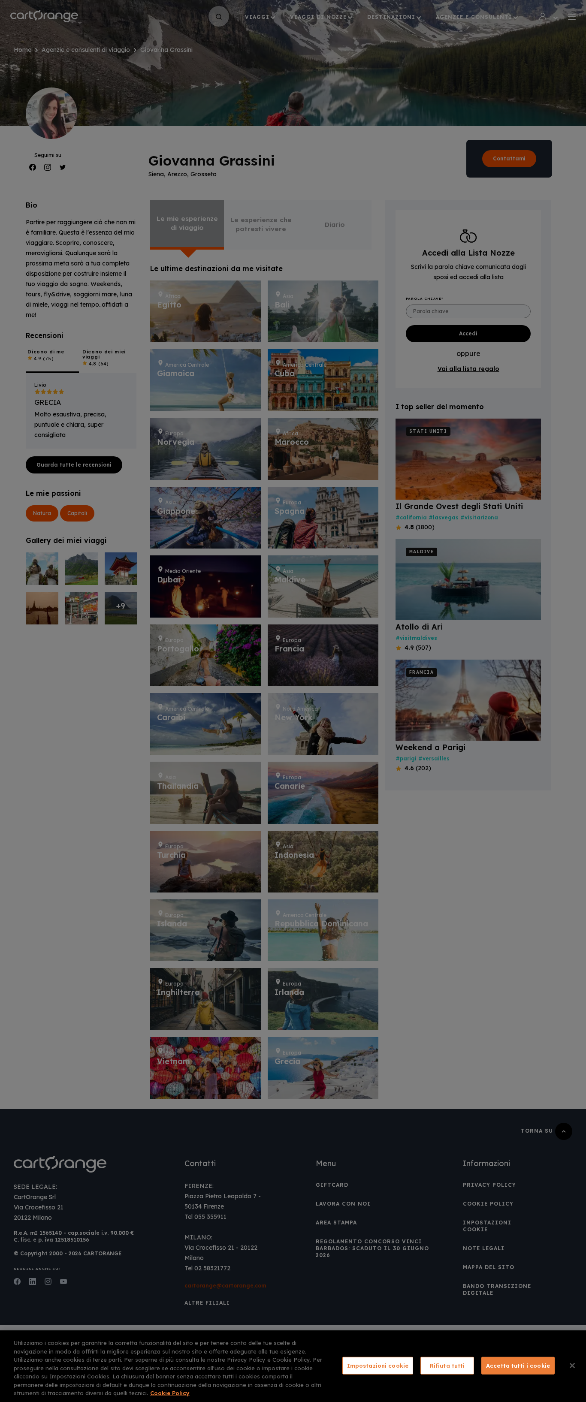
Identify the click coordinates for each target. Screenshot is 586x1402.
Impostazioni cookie (377, 1365)
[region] (293, 1366)
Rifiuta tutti (447, 1365)
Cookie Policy (170, 1393)
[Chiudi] (572, 1365)
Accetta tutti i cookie (518, 1365)
